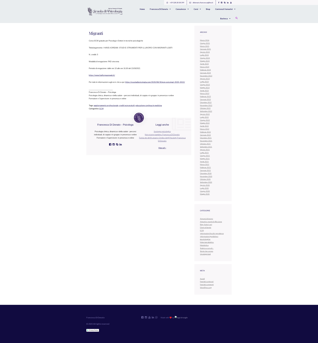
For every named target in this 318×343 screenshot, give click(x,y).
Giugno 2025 (205, 43)
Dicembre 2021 (206, 138)
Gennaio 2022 (205, 135)
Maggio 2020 (205, 194)
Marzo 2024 (204, 67)
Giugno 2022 (205, 120)
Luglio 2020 (204, 188)
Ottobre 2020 (205, 179)
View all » (162, 148)
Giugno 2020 (205, 191)
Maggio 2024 (205, 61)
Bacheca (224, 18)
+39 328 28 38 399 (176, 2)
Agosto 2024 (205, 52)
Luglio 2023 (204, 82)
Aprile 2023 (204, 91)
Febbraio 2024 (205, 70)
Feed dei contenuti (207, 281)
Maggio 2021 (205, 159)
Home (142, 9)
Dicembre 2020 (206, 173)
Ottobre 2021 (205, 144)
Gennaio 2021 (205, 170)
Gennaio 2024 (205, 73)
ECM (101, 108)
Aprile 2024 (204, 64)
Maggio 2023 (205, 88)
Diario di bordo (205, 227)
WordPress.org (206, 287)
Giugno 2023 (205, 85)
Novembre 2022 (206, 105)
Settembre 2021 (206, 147)
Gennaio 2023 (205, 99)
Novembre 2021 (206, 141)
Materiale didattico (207, 242)
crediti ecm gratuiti (127, 105)
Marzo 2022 (204, 129)
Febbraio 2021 (205, 167)
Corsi (196, 9)
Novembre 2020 (206, 176)
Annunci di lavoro (206, 219)
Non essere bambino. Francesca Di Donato (162, 134)
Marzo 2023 (204, 93)
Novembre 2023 (206, 76)
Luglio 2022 (204, 117)
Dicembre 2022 (206, 102)
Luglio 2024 (204, 55)
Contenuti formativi (224, 9)
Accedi (202, 279)
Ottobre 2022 (205, 108)
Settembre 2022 (206, 111)
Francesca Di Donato (159, 9)
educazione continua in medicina (149, 105)
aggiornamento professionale (106, 105)
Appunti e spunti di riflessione (211, 222)
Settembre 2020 (206, 182)
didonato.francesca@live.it (202, 2)
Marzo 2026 (204, 40)
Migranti (96, 33)
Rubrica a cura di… (207, 248)
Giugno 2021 (205, 156)
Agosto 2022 (205, 114)
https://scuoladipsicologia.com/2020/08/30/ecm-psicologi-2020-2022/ (155, 82)
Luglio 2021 (204, 153)
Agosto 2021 (205, 150)
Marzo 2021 (204, 164)
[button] (236, 18)
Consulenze (181, 9)
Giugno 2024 (205, 58)
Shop (208, 9)
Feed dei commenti (207, 284)
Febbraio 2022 (205, 132)
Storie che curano (206, 251)
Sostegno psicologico (162, 131)
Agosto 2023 (205, 79)
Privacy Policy (93, 330)
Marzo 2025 (204, 46)
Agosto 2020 (205, 185)
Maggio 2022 (205, 123)
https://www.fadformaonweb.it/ (102, 75)
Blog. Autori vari (206, 224)
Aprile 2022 (204, 126)
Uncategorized (205, 254)
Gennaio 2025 (205, 49)
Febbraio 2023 (205, 96)
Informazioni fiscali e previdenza (212, 233)
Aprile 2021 (204, 161)
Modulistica (204, 245)
